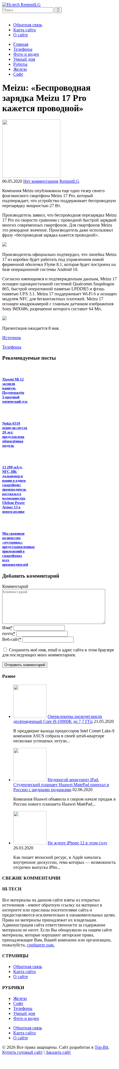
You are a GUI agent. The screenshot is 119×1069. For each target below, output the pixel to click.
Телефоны (22, 49)
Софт (18, 74)
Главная (20, 44)
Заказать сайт (58, 1052)
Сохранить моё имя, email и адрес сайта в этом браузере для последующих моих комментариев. (58, 652)
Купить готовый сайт (22, 1052)
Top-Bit (101, 1047)
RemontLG (69, 181)
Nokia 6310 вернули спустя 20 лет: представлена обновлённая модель (14, 434)
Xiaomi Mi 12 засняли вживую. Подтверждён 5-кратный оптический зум (14, 390)
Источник (11, 337)
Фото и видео (26, 54)
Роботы (20, 64)
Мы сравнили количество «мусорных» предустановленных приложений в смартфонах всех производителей (18, 549)
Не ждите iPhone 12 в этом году (77, 843)
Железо (20, 69)
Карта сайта (24, 29)
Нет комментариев (40, 181)
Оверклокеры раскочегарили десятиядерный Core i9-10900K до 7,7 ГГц (57, 719)
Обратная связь (27, 24)
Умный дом (24, 59)
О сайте (20, 34)
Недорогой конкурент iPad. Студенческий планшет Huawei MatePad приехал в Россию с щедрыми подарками (61, 784)
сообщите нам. (41, 945)
